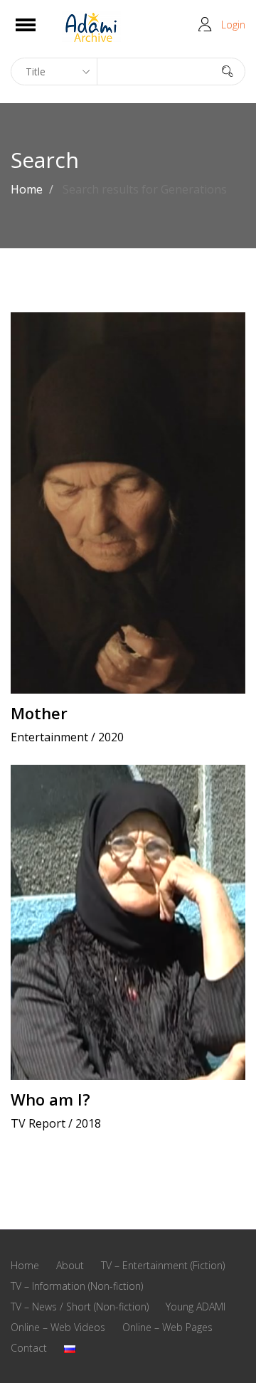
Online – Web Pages (167, 1327)
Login (233, 24)
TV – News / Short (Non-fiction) (80, 1306)
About (70, 1265)
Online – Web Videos (58, 1327)
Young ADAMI (195, 1306)
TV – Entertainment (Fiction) (163, 1265)
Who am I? (50, 1099)
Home (27, 189)
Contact (29, 1348)
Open (38, 33)
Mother (39, 713)
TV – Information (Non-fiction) (77, 1286)
